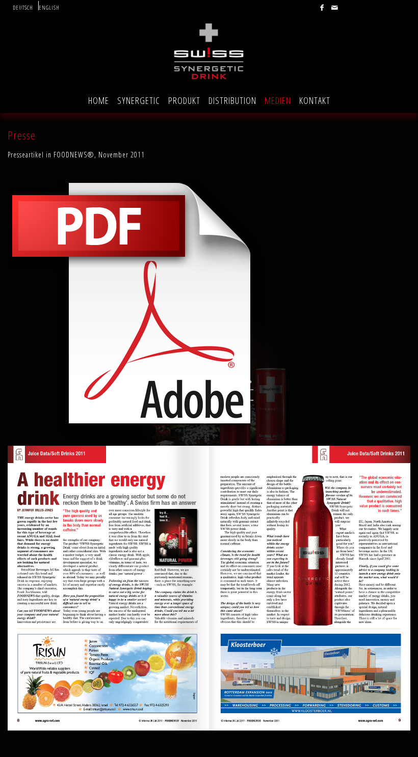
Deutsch (23, 7)
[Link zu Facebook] (322, 7)
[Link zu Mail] (335, 7)
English (49, 7)
